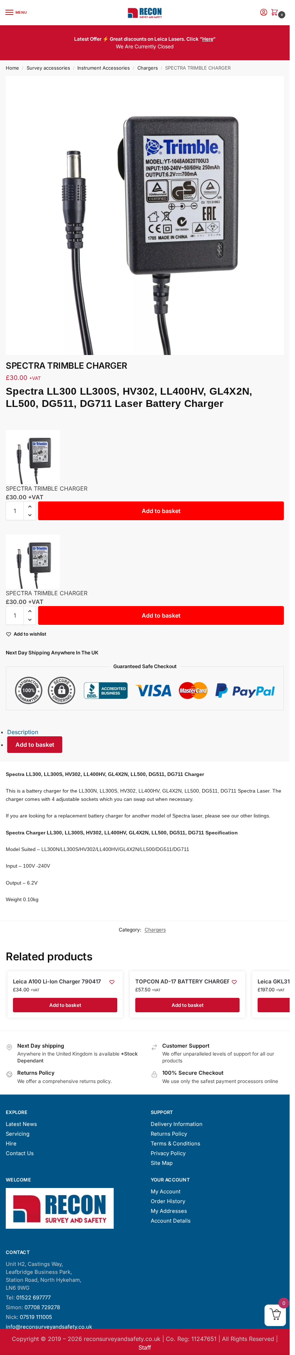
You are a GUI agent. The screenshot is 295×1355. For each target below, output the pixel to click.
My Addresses (169, 1211)
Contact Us (20, 1153)
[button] (276, 13)
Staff (145, 1347)
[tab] (148, 732)
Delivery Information (177, 1124)
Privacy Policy (168, 1153)
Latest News (21, 1124)
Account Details (171, 1221)
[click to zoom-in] (145, 215)
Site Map (162, 1163)
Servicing (18, 1134)
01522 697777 (33, 1297)
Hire (11, 1143)
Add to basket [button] (65, 1005)
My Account (166, 1191)
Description (22, 732)
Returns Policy (169, 1134)
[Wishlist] (111, 982)
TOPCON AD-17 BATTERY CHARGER (183, 981)
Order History (168, 1201)
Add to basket (161, 510)
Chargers (147, 68)
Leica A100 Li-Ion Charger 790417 (57, 981)
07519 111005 (36, 1317)
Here (207, 39)
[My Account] (263, 13)
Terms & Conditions (175, 1143)
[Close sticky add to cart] (8, 426)
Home (12, 68)
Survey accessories (48, 68)
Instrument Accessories (103, 68)
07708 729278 (42, 1307)
